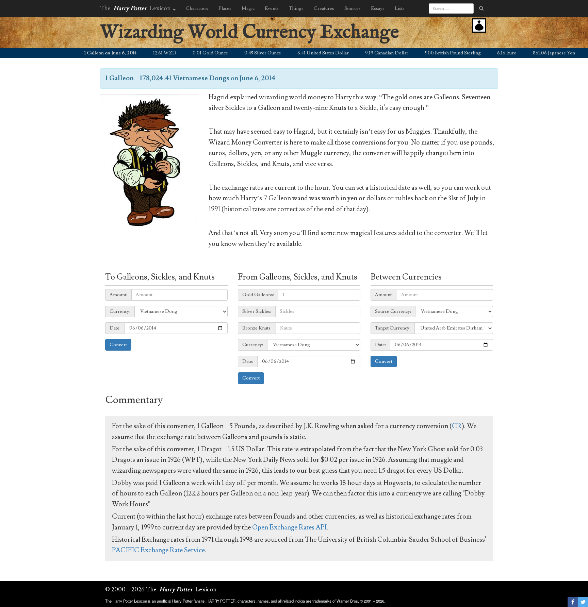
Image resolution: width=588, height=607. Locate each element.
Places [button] (224, 8)
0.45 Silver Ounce (246, 53)
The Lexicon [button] (136, 8)
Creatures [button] (324, 8)
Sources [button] (352, 8)
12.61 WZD (148, 53)
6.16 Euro (490, 53)
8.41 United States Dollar (306, 53)
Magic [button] (248, 8)
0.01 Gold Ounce (194, 53)
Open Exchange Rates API (289, 527)
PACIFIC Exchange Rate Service (158, 550)
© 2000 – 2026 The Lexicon (161, 589)
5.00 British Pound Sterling (436, 53)
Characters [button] (197, 8)
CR (457, 426)
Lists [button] (400, 8)
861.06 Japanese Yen (538, 53)
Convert (118, 345)
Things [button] (296, 8)
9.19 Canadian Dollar (370, 53)
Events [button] (272, 8)
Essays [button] (378, 8)
